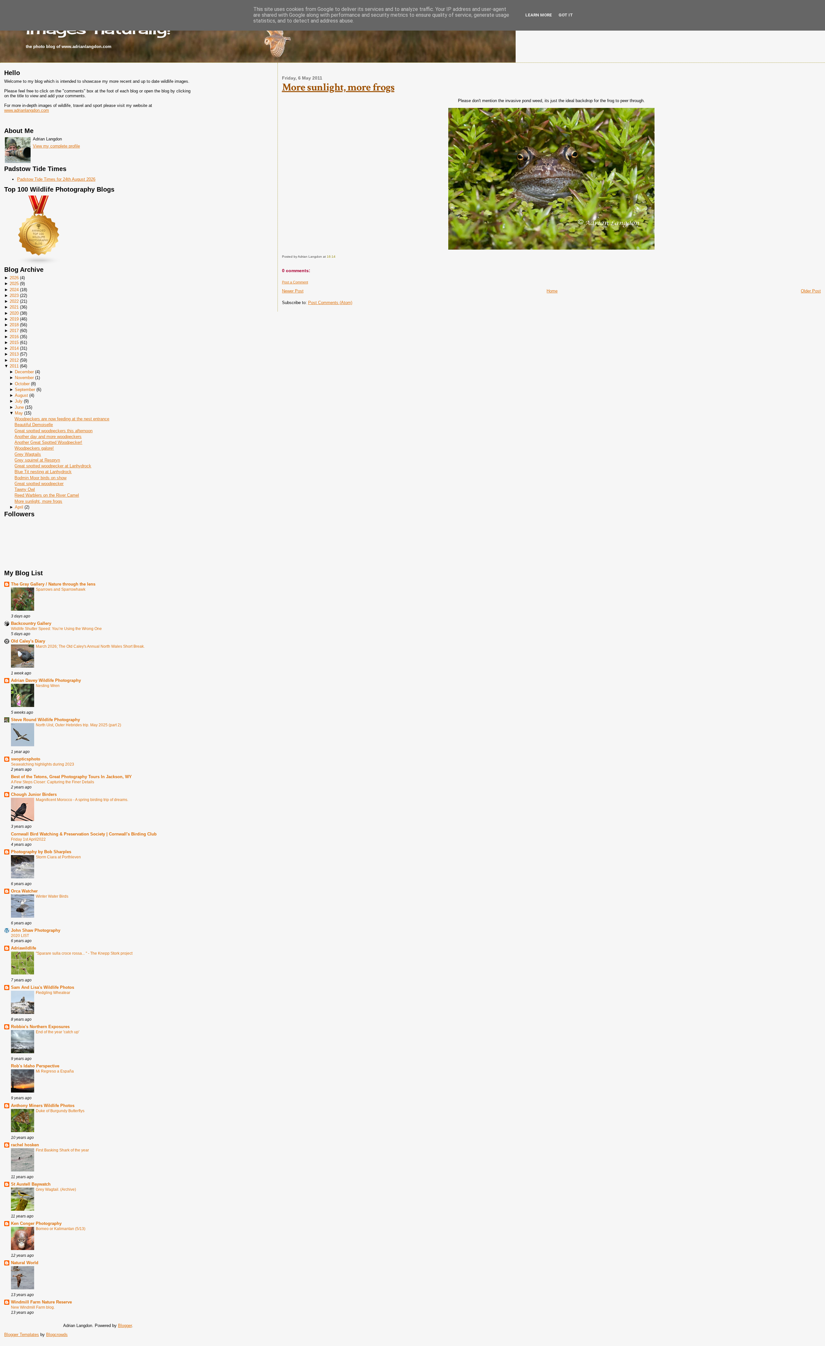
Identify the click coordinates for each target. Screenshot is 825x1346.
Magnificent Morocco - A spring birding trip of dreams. (82, 799)
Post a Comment (295, 282)
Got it (565, 15)
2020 (14, 313)
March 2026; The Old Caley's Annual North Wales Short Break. (90, 646)
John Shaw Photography (35, 930)
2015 (14, 342)
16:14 (331, 256)
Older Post (811, 291)
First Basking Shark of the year (62, 1150)
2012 (14, 360)
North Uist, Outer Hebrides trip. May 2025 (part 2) (78, 725)
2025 (14, 283)
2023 (14, 295)
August (21, 395)
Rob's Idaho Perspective (35, 1066)
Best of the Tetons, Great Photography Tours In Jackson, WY (71, 776)
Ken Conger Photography (36, 1223)
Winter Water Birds (52, 896)
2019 (14, 319)
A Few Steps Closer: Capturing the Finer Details (52, 782)
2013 (14, 354)
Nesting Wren (48, 685)
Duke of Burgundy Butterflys (60, 1111)
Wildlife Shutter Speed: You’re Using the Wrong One (56, 628)
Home (552, 291)
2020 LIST (20, 935)
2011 (14, 366)
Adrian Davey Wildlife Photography (46, 680)
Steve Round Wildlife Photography (45, 719)
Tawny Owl (25, 489)
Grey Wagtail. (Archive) (56, 1189)
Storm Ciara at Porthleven (58, 857)
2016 (14, 336)
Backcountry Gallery (31, 623)
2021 (14, 307)
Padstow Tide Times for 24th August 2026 (56, 179)
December (24, 371)
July (19, 401)
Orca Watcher (24, 891)
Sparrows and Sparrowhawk (60, 589)
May (19, 413)
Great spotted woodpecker (39, 483)
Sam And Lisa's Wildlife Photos (42, 987)
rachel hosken (25, 1144)
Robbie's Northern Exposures (40, 1026)
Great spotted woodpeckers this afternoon (53, 430)
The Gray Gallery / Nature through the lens (53, 584)
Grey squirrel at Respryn (37, 460)
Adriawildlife (23, 948)
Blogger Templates (21, 1334)
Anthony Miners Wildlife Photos (42, 1105)
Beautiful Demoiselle (34, 424)
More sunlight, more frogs (38, 501)
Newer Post (293, 291)
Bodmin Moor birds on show (40, 477)
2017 (14, 330)
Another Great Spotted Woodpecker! (48, 442)
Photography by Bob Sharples (41, 851)
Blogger (125, 1325)
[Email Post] (336, 256)
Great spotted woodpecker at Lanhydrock (53, 465)
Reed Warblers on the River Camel (47, 495)
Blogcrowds (57, 1334)
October (22, 383)
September (25, 389)
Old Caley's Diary (28, 641)
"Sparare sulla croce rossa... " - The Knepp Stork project (84, 953)
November (24, 377)
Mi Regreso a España (55, 1071)
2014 (14, 348)
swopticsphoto (25, 759)
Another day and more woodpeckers (48, 436)
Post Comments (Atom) (330, 302)
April (19, 507)
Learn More (538, 15)
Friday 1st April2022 (28, 839)
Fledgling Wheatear (53, 992)
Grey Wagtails (28, 454)
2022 (14, 301)
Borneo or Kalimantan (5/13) (60, 1229)
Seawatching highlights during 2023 (42, 764)
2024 (14, 289)
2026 (14, 277)
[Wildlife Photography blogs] (39, 263)
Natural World (24, 1262)
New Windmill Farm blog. (33, 1307)
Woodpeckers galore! (34, 448)
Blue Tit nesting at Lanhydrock (43, 471)
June (19, 407)
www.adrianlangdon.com (26, 110)
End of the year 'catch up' (57, 1032)
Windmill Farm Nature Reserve (41, 1302)
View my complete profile (56, 146)
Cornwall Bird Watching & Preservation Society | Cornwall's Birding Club (84, 834)
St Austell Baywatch (31, 1184)
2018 (14, 324)
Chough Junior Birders (34, 794)
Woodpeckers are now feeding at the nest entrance (62, 418)
